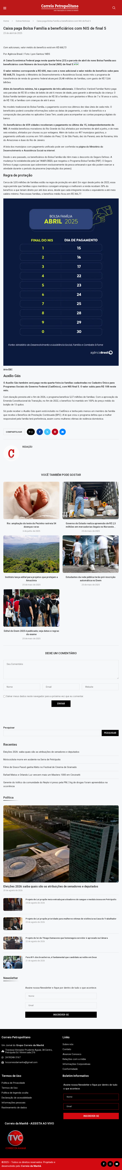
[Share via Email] (62, 432)
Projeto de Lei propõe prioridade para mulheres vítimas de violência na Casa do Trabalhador (71, 919)
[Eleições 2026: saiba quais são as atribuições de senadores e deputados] (61, 843)
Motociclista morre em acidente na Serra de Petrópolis (32, 759)
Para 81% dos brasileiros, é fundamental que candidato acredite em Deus (61, 957)
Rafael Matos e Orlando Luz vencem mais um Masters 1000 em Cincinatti (41, 774)
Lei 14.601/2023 (44, 160)
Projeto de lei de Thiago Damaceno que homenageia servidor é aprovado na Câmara (67, 938)
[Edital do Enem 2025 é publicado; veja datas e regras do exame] (31, 608)
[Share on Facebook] (40, 432)
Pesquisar (9, 727)
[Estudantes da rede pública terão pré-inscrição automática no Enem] (91, 554)
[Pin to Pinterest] (55, 432)
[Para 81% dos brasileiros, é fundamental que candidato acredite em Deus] (12, 962)
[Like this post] (32, 432)
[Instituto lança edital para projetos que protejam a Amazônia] (31, 554)
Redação (27, 447)
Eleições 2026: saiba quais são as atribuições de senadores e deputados (41, 751)
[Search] (113, 7)
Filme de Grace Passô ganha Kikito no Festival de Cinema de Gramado (40, 767)
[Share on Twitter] (47, 432)
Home (6, 21)
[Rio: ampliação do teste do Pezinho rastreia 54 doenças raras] (31, 500)
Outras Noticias (23, 21)
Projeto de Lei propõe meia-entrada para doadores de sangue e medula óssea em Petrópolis (71, 899)
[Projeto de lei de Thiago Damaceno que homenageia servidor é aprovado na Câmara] (12, 943)
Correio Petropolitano (16, 1037)
